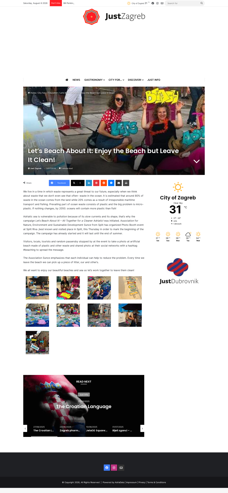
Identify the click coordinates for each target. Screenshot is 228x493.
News (76, 79)
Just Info (153, 79)
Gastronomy (93, 79)
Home (33, 93)
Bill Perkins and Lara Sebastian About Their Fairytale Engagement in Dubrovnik (101, 3)
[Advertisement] (114, 51)
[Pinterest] (96, 183)
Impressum (131, 482)
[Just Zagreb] (114, 17)
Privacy (142, 482)
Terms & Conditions (156, 482)
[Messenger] (111, 183)
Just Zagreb (35, 168)
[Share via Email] (119, 183)
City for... (42, 93)
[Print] (126, 183)
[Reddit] (104, 183)
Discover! (134, 79)
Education (53, 93)
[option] (85, 406)
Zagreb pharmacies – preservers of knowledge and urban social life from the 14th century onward (86, 409)
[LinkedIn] (89, 183)
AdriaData (119, 482)
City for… (115, 79)
